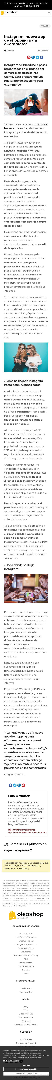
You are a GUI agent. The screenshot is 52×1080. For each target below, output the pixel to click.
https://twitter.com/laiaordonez (21, 830)
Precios (26, 974)
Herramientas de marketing (26, 955)
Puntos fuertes (26, 933)
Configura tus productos (26, 944)
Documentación (26, 1017)
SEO (26, 959)
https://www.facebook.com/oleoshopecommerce (26, 832)
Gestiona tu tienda (26, 948)
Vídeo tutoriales (26, 1014)
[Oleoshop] (8, 12)
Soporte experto (26, 966)
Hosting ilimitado (26, 963)
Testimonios (26, 988)
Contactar (26, 1021)
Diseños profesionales (26, 937)
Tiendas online (26, 992)
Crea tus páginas (26, 941)
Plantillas (26, 970)
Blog (26, 1006)
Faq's (26, 1010)
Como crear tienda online (26, 1025)
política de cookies (11, 1061)
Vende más (26, 952)
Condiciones (26, 1039)
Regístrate (9, 863)
